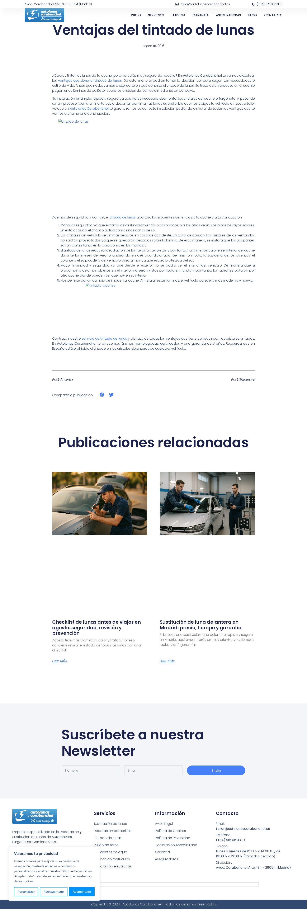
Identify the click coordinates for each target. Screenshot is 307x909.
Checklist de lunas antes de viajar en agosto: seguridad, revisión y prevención (96, 627)
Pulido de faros (106, 845)
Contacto (273, 15)
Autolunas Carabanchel (89, 108)
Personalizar (26, 891)
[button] (102, 394)
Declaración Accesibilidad (176, 845)
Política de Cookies (170, 830)
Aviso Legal (164, 823)
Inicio (136, 15)
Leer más (59, 661)
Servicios (156, 15)
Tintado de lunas (108, 837)
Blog (252, 15)
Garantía (201, 15)
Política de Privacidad (172, 837)
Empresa (178, 15)
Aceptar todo (82, 891)
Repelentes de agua (110, 852)
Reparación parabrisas (112, 830)
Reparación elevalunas (113, 866)
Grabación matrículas (112, 859)
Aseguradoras (228, 15)
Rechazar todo (54, 891)
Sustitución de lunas (110, 823)
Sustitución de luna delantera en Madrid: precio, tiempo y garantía (201, 625)
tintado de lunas (122, 217)
